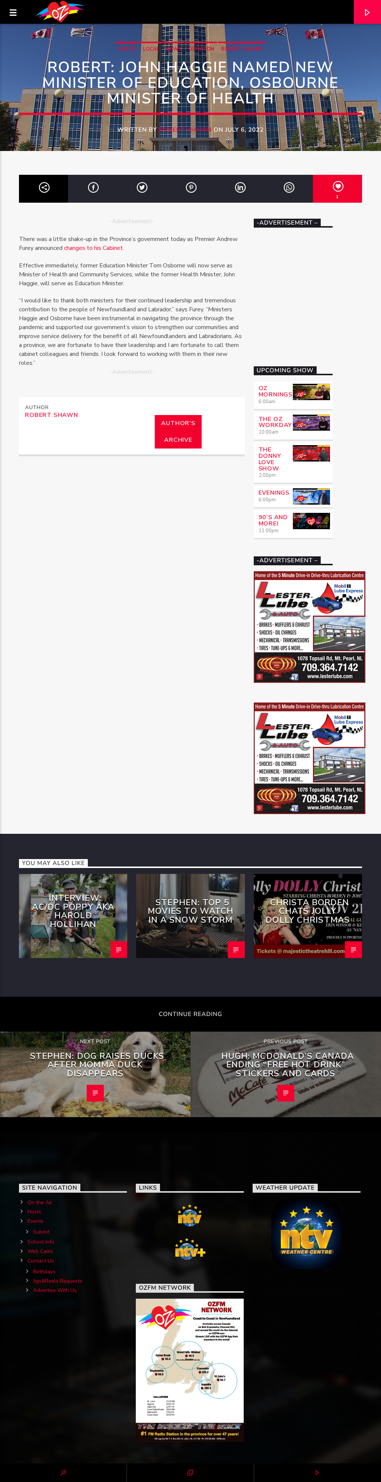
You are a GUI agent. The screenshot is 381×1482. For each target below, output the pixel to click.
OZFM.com (201, 49)
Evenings (274, 493)
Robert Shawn (241, 49)
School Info (41, 1241)
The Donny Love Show (270, 459)
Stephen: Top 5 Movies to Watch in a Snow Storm (191, 911)
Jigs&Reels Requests (57, 1281)
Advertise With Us (55, 1290)
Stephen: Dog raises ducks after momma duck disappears (97, 1064)
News (174, 49)
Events (36, 1221)
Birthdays (44, 1271)
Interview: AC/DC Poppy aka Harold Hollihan (73, 911)
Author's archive (178, 431)
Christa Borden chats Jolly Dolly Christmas (308, 911)
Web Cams (40, 1251)
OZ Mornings (275, 391)
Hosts (127, 49)
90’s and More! (273, 520)
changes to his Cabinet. (94, 248)
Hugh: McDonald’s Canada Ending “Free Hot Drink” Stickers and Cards (287, 1064)
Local (151, 49)
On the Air (40, 1202)
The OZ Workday (275, 422)
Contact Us (41, 1260)
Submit (41, 1231)
